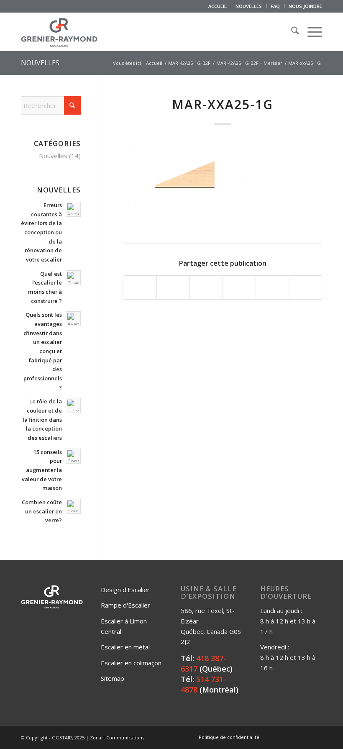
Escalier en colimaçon (131, 663)
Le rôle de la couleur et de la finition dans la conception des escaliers (42, 419)
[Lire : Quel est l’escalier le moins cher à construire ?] (73, 277)
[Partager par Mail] (305, 287)
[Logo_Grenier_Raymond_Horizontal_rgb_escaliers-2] (59, 32)
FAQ (275, 6)
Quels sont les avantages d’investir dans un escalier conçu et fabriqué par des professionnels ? (42, 351)
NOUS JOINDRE (305, 6)
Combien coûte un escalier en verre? (42, 511)
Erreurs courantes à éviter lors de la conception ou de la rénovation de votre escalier (41, 232)
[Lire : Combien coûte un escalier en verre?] (73, 506)
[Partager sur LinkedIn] (272, 287)
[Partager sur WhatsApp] (206, 287)
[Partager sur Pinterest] (239, 287)
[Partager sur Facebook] (139, 287)
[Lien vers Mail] (316, 737)
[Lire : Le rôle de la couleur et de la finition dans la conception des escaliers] (73, 405)
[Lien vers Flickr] (290, 737)
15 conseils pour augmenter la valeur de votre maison (42, 470)
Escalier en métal (125, 647)
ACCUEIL (217, 6)
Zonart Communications (117, 737)
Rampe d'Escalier (125, 605)
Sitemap (112, 678)
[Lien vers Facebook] (278, 737)
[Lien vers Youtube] (303, 737)
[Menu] (310, 32)
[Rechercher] (291, 32)
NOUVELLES (248, 6)
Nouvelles (53, 155)
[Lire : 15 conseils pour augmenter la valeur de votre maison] (73, 456)
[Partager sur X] (173, 287)
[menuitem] (217, 6)
